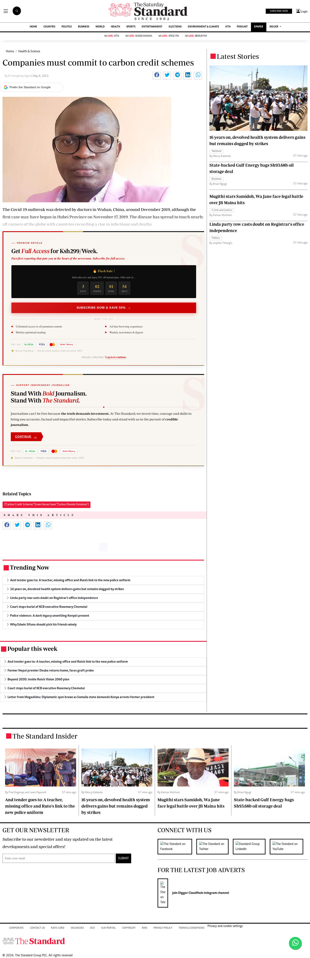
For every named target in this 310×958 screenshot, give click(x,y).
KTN (227, 27)
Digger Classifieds (190, 893)
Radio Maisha (140, 36)
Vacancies (77, 928)
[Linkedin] (251, 846)
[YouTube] (288, 846)
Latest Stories (238, 56)
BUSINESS (83, 27)
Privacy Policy (163, 928)
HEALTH (115, 27)
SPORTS (130, 27)
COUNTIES (49, 27)
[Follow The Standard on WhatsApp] (295, 943)
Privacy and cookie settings (225, 926)
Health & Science (29, 51)
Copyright (129, 928)
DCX (92, 928)
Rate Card (57, 928)
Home (10, 51)
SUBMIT (123, 858)
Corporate (16, 928)
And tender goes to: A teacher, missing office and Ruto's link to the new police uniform (40, 806)
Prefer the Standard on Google (30, 87)
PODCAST (242, 27)
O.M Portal (108, 928)
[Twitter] (214, 846)
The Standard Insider (44, 736)
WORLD (100, 27)
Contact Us (37, 928)
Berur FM (198, 36)
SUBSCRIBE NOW (279, 11)
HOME (33, 27)
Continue (26, 436)
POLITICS (67, 27)
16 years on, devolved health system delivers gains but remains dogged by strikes (115, 806)
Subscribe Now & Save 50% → (104, 307)
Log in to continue (115, 357)
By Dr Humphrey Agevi (18, 76)
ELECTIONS (175, 27)
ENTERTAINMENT (152, 27)
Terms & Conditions (191, 928)
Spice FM (170, 36)
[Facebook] (177, 846)
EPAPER (258, 27)
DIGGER (274, 27)
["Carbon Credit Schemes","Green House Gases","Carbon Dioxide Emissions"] (46, 504)
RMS (144, 928)
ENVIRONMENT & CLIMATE (203, 27)
